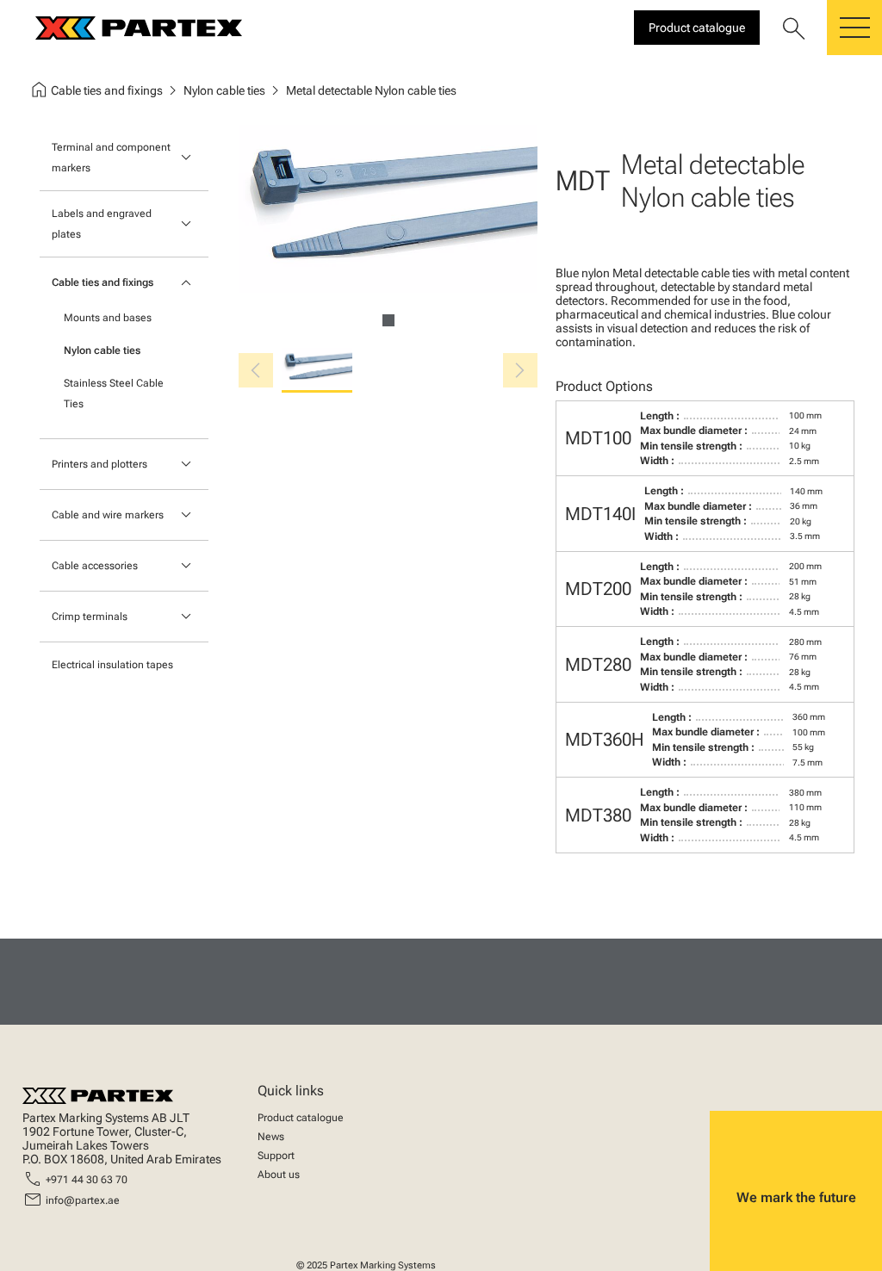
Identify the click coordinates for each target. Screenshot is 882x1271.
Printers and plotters (99, 464)
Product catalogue (301, 1118)
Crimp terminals (89, 617)
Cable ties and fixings (102, 282)
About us (279, 1175)
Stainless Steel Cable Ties (114, 393)
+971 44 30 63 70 (86, 1180)
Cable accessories (95, 566)
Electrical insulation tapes (112, 665)
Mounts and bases (108, 318)
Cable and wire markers (108, 515)
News (271, 1137)
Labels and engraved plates (102, 224)
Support (276, 1156)
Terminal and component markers (111, 157)
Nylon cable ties (102, 350)
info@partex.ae (83, 1200)
